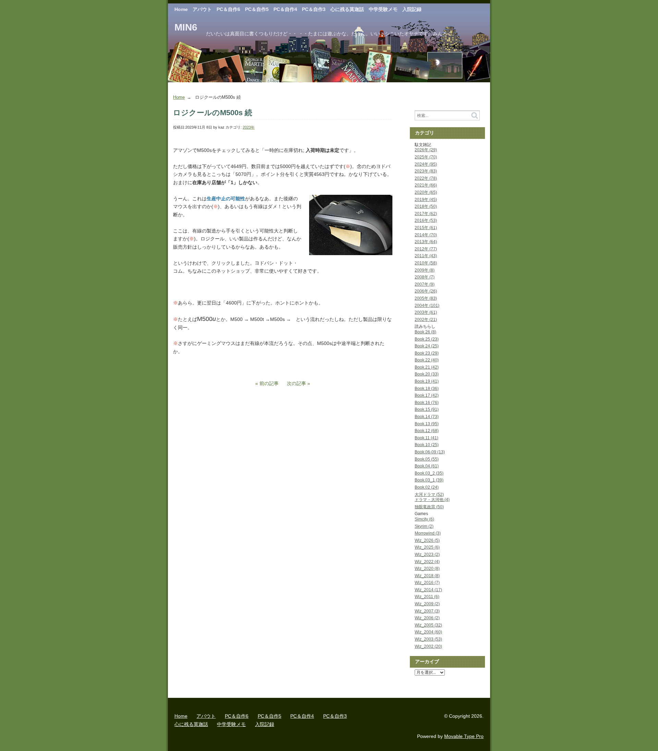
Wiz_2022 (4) (427, 561)
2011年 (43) (426, 255)
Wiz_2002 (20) (428, 646)
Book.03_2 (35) (429, 473)
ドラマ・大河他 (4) (432, 499)
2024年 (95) (426, 164)
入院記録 (412, 9)
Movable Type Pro (464, 736)
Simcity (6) (424, 519)
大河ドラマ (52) (429, 494)
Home (181, 9)
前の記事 (269, 383)
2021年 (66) (426, 185)
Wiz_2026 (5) (427, 540)
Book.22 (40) (427, 360)
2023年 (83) (426, 171)
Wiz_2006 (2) (427, 618)
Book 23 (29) (427, 353)
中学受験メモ (383, 9)
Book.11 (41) (426, 438)
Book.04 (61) (427, 466)
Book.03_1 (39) (429, 480)
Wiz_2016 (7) (427, 582)
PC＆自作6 (228, 9)
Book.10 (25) (427, 444)
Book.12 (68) (427, 430)
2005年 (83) (426, 298)
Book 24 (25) (427, 346)
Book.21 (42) (427, 367)
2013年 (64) (426, 241)
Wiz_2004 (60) (428, 632)
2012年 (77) (426, 249)
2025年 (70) (426, 157)
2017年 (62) (426, 213)
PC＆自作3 (314, 9)
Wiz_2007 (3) (427, 611)
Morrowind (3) (428, 533)
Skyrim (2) (424, 526)
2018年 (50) (426, 206)
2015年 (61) (426, 227)
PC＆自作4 (285, 9)
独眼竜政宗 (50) (429, 506)
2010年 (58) (426, 263)
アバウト (202, 9)
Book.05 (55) (427, 459)
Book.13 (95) (427, 423)
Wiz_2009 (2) (427, 603)
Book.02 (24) (427, 487)
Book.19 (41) (427, 381)
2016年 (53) (426, 220)
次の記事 (296, 383)
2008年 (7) (425, 277)
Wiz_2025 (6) (427, 547)
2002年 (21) (426, 319)
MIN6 (185, 27)
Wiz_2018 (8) (427, 575)
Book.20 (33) (427, 374)
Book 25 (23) (427, 339)
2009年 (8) (425, 270)
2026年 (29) (426, 149)
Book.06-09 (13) (430, 452)
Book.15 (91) (427, 409)
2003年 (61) (426, 312)
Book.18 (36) (427, 388)
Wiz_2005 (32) (428, 625)
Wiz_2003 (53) (428, 639)
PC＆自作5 (257, 9)
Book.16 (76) (427, 402)
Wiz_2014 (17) (428, 589)
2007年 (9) (425, 284)
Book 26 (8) (425, 332)
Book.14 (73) (427, 416)
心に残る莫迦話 (347, 9)
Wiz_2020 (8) (427, 568)
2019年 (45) (426, 199)
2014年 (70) (426, 235)
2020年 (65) (426, 192)
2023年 (249, 127)
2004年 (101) (427, 305)
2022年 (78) (426, 178)
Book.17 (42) (427, 395)
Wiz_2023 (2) (427, 554)
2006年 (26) (426, 291)
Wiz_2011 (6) (427, 596)
